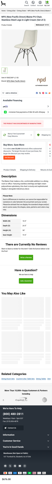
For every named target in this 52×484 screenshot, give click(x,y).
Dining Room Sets (8, 379)
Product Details (6, 25)
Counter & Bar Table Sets (25, 379)
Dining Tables (41, 379)
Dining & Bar (11, 11)
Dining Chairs (21, 11)
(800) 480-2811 (13, 414)
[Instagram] (25, 466)
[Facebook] (37, 93)
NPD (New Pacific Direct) (16, 81)
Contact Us (12, 428)
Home (3, 11)
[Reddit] (49, 93)
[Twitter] (40, 93)
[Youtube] (20, 466)
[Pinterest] (43, 93)
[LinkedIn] (46, 93)
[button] (26, 4)
